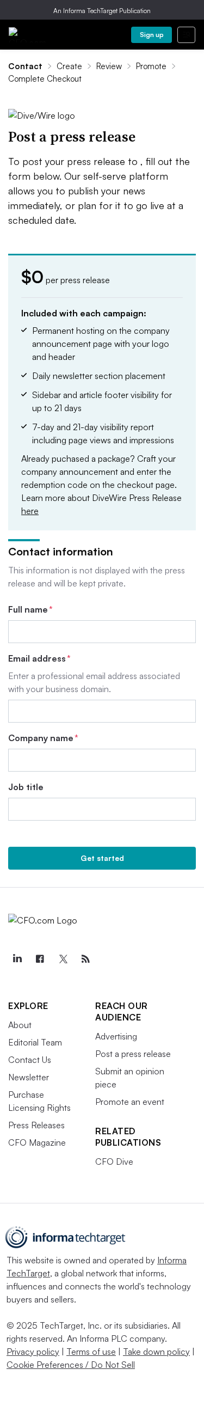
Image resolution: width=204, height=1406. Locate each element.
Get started (102, 858)
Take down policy (156, 1351)
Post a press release (133, 1053)
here (30, 510)
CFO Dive (114, 1161)
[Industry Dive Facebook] (39, 958)
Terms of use (91, 1351)
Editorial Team (35, 1042)
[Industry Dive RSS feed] (85, 958)
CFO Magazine (37, 1142)
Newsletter (28, 1077)
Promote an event (129, 1101)
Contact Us (29, 1059)
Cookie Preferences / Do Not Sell (71, 1364)
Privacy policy (33, 1351)
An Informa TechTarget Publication (102, 11)
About (20, 1024)
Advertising (116, 1036)
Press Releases (36, 1125)
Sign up (152, 34)
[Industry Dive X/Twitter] (62, 958)
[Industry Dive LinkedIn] (16, 958)
